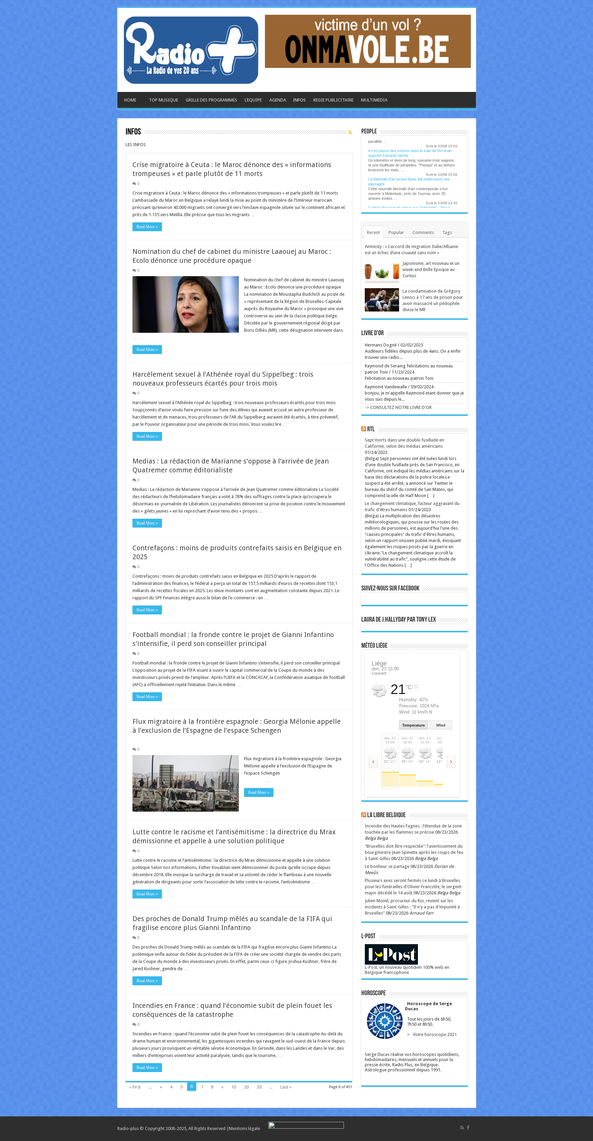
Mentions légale (244, 1128)
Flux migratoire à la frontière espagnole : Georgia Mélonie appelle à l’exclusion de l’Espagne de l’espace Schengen (238, 730)
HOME (130, 100)
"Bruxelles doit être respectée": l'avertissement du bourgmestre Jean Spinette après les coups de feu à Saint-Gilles (414, 852)
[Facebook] (468, 1128)
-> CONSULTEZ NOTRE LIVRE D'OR (398, 407)
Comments (423, 232)
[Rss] (462, 1128)
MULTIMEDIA (371, 100)
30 (259, 1087)
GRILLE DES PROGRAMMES (211, 100)
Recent (373, 232)
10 (233, 1087)
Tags (447, 232)
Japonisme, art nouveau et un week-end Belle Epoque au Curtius (431, 269)
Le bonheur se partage (387, 866)
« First (135, 1087)
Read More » (147, 226)
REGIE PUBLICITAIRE (333, 100)
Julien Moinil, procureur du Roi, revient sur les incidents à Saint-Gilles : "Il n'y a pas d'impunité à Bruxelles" (412, 907)
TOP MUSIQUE (163, 100)
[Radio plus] (191, 48)
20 (246, 1087)
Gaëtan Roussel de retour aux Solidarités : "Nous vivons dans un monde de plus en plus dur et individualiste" (409, 203)
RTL (371, 429)
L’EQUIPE (253, 100)
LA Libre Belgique (386, 815)
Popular (396, 232)
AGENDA (277, 100)
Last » (285, 1087)
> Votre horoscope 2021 (431, 1034)
